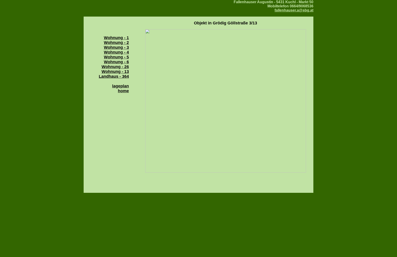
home (123, 91)
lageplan (120, 86)
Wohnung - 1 (116, 37)
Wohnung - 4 (116, 52)
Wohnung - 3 (116, 47)
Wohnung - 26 (115, 66)
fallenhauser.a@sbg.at (294, 10)
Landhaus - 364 (114, 76)
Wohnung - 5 (116, 57)
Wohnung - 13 (115, 71)
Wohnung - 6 (116, 62)
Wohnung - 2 (116, 42)
